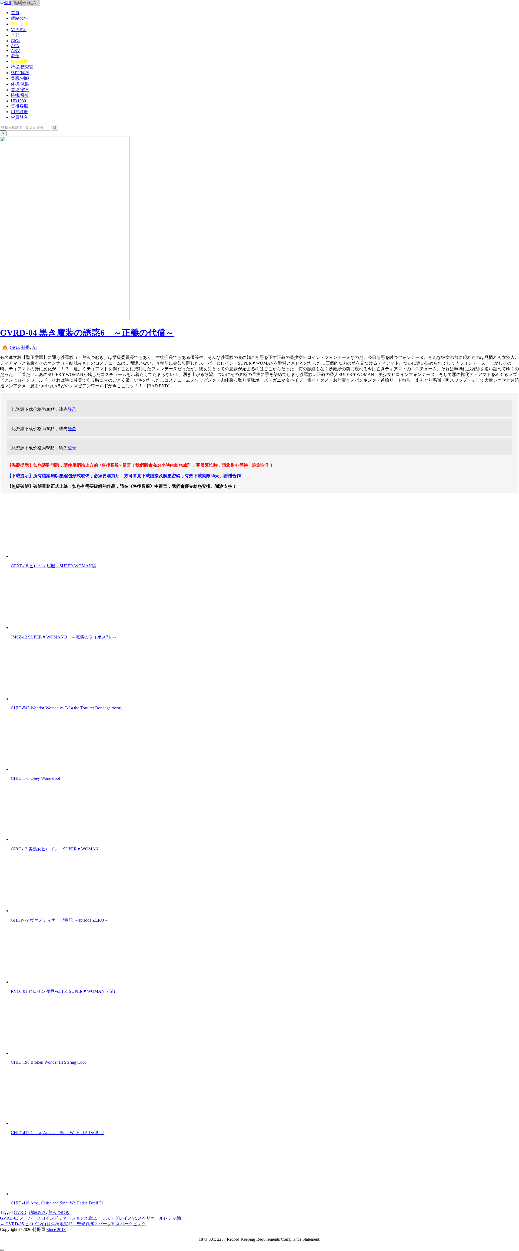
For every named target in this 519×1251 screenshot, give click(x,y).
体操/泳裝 (20, 84)
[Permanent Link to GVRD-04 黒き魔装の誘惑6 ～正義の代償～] (65, 318)
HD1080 (18, 101)
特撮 (25, 347)
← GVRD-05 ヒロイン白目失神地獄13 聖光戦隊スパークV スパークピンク (73, 1223)
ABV (15, 50)
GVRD (20, 1212)
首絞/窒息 (20, 89)
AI (34, 347)
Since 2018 (56, 1229)
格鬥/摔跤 (20, 72)
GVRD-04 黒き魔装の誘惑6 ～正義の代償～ (87, 333)
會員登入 (19, 117)
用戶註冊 (19, 111)
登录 (72, 409)
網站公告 (19, 18)
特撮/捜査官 (22, 67)
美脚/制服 (20, 78)
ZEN (15, 45)
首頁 (15, 12)
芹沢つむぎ (59, 1212)
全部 (15, 35)
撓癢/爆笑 (20, 95)
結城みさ (37, 1212)
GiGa (15, 40)
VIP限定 (18, 29)
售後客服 (19, 106)
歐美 (15, 55)
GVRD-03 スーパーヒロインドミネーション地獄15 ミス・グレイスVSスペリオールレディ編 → (93, 1218)
